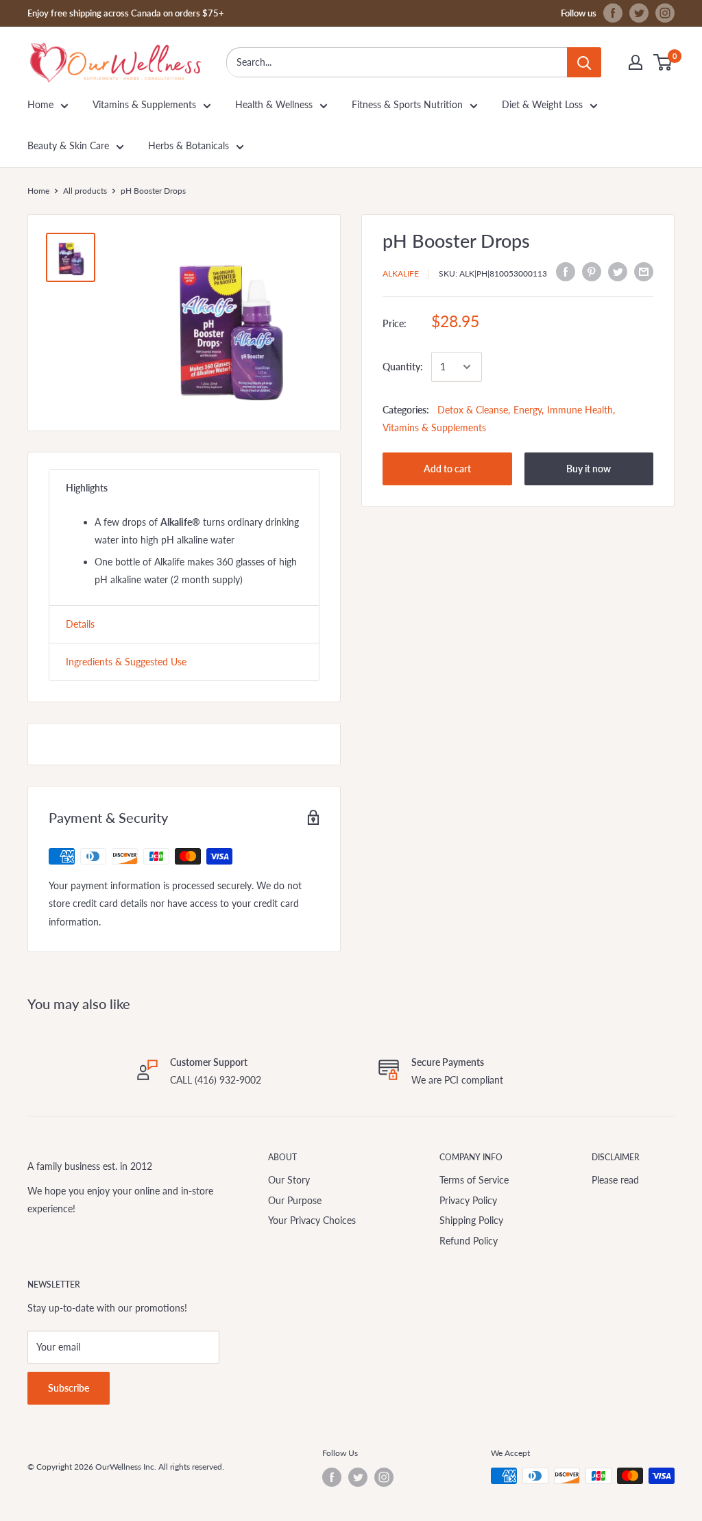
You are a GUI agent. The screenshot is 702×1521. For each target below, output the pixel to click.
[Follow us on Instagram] (665, 13)
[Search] (584, 62)
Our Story (289, 1180)
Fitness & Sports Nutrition (407, 104)
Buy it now (588, 468)
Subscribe (68, 1388)
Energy (527, 410)
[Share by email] (643, 271)
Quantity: (403, 366)
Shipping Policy (471, 1220)
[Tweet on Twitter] (617, 271)
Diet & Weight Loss (542, 104)
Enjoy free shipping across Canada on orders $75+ (125, 13)
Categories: (406, 410)
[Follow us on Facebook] (612, 13)
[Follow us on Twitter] (639, 13)
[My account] (635, 62)
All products (85, 191)
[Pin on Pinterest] (591, 271)
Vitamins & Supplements (144, 104)
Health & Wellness (274, 104)
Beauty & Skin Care (68, 145)
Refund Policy (468, 1241)
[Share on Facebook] (565, 271)
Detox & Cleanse (472, 410)
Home (40, 104)
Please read (615, 1180)
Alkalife (401, 273)
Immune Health (580, 410)
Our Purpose (295, 1200)
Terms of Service (474, 1180)
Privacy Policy (468, 1200)
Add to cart (447, 468)
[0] (663, 62)
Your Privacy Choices (312, 1220)
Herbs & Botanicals (188, 145)
